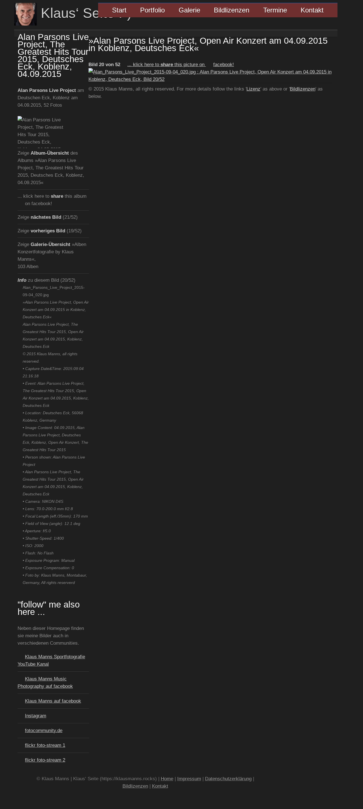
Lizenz (253, 89)
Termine (275, 10)
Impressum (189, 778)
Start (119, 10)
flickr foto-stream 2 (45, 760)
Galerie (189, 10)
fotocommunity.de (43, 730)
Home (167, 778)
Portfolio (152, 10)
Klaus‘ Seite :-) (84, 13)
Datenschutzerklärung (228, 778)
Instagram (35, 715)
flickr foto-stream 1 (45, 745)
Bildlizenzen (231, 10)
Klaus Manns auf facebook (53, 701)
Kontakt (312, 10)
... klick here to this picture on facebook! (180, 64)
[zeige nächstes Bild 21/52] (210, 79)
